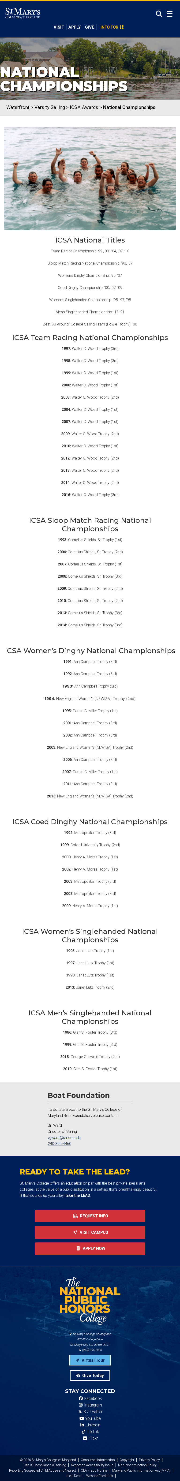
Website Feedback (99, 1476)
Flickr (92, 1438)
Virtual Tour (93, 1360)
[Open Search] (157, 14)
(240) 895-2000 (92, 1350)
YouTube (92, 1418)
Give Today (92, 1375)
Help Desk (74, 1476)
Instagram (92, 1405)
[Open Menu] (169, 14)
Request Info (93, 1216)
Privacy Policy (149, 1460)
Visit (59, 27)
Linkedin (92, 1425)
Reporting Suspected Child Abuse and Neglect (42, 1470)
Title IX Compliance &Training (44, 1465)
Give (89, 27)
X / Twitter (92, 1411)
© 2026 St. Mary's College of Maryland (48, 1460)
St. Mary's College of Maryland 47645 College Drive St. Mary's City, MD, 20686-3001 (90, 1339)
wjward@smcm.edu (64, 1137)
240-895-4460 (59, 1143)
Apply (74, 27)
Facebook (92, 1398)
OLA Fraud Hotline (94, 1470)
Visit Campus (93, 1232)
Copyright (127, 1460)
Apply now (93, 1248)
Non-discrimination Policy (137, 1465)
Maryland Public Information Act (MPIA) (141, 1470)
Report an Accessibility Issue (92, 1465)
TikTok (92, 1431)
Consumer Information (98, 1460)
